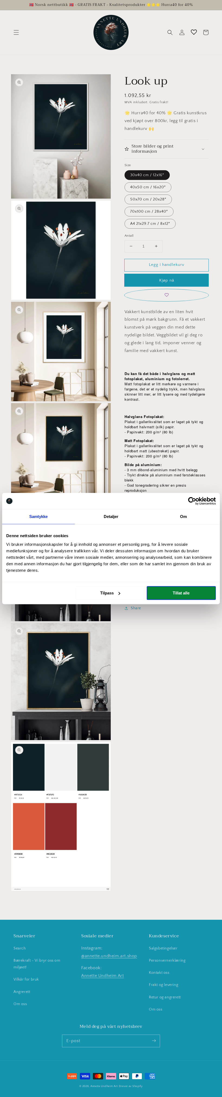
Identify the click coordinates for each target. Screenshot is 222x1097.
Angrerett (22, 992)
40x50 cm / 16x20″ (148, 187)
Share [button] (136, 608)
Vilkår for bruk (26, 979)
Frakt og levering (163, 985)
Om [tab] (183, 516)
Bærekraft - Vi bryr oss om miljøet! (37, 963)
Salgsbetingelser (163, 948)
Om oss (20, 1004)
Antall (129, 236)
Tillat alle (181, 593)
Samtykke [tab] (38, 516)
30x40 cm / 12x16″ (147, 175)
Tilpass (107, 593)
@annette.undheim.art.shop (109, 956)
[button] (16, 32)
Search (20, 948)
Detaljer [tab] (111, 516)
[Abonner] (154, 1041)
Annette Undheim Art (102, 975)
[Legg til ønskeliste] (166, 295)
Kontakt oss (159, 973)
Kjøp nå (166, 280)
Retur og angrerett (165, 997)
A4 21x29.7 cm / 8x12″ (150, 224)
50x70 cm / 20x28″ (148, 199)
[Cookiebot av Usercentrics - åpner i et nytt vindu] (192, 501)
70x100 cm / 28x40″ (149, 211)
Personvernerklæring (167, 960)
